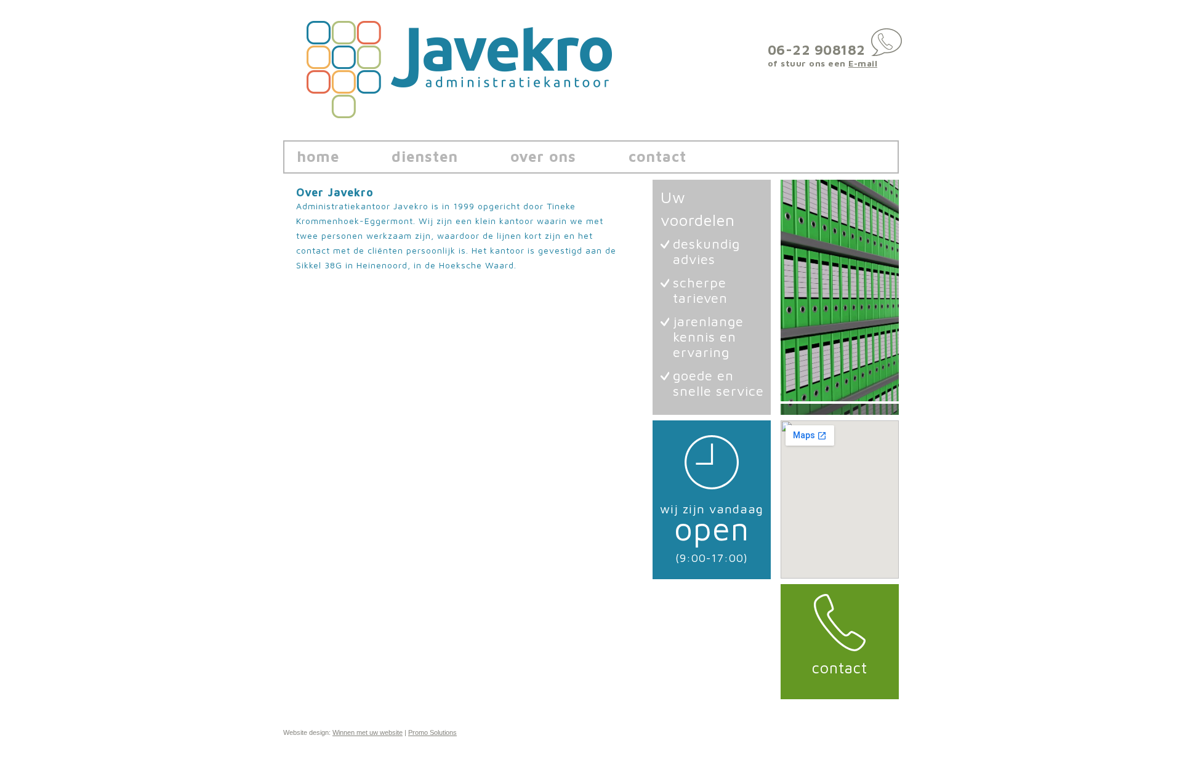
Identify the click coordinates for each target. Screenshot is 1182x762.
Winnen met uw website (367, 732)
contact (657, 156)
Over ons (543, 156)
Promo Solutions (432, 732)
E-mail (862, 63)
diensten (425, 156)
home (318, 156)
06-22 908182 (817, 50)
